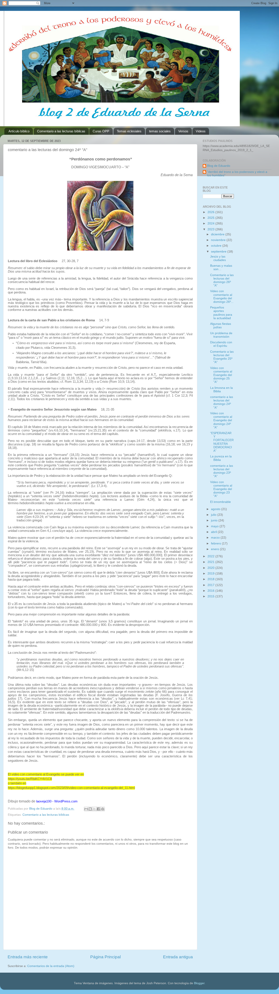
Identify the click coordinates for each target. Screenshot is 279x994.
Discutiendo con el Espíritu (221, 344)
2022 (211, 556)
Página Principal (105, 957)
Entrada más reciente (28, 957)
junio (214, 520)
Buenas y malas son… (221, 267)
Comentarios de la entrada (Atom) (50, 966)
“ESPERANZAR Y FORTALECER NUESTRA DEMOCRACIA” (222, 441)
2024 (211, 223)
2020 (211, 567)
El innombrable (220, 502)
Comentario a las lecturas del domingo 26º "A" (222, 280)
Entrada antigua (178, 957)
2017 (211, 585)
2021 (211, 562)
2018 (211, 579)
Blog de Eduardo (218, 165)
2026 (211, 212)
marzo (216, 537)
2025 (211, 217)
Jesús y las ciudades (218, 258)
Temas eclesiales (129, 131)
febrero (216, 543)
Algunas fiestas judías (220, 325)
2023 (211, 229)
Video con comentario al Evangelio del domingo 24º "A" (221, 420)
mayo (215, 526)
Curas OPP (101, 131)
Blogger (199, 983)
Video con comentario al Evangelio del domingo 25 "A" (221, 375)
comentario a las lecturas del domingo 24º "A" (221, 402)
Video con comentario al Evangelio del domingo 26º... (221, 296)
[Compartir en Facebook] (98, 809)
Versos (183, 131)
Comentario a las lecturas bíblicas (61, 131)
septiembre (219, 251)
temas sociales (160, 131)
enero (215, 549)
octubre (216, 245)
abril (214, 532)
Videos (201, 131)
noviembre (218, 240)
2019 (211, 573)
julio (214, 514)
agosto (216, 509)
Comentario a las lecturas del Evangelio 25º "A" (222, 357)
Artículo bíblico (19, 131)
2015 (211, 596)
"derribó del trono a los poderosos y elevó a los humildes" (237, 173)
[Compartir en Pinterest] (102, 809)
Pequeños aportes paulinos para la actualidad (221, 313)
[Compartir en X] (94, 809)
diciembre (218, 234)
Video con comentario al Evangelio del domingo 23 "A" (221, 489)
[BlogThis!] (90, 809)
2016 (211, 590)
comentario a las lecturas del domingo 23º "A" (221, 471)
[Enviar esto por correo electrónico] (86, 809)
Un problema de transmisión (221, 335)
